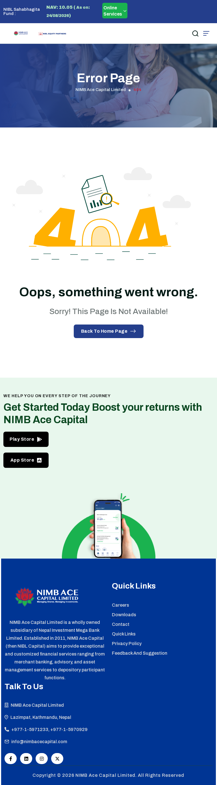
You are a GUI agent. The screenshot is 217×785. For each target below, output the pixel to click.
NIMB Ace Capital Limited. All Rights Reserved (129, 775)
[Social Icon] (11, 758)
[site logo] (21, 33)
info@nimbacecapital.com (39, 741)
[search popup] (195, 33)
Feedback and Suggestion (139, 653)
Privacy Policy (127, 643)
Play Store (22, 439)
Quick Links (124, 634)
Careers (120, 605)
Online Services (112, 10)
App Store (22, 460)
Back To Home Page (104, 331)
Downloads (124, 614)
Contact (120, 624)
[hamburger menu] (206, 33)
